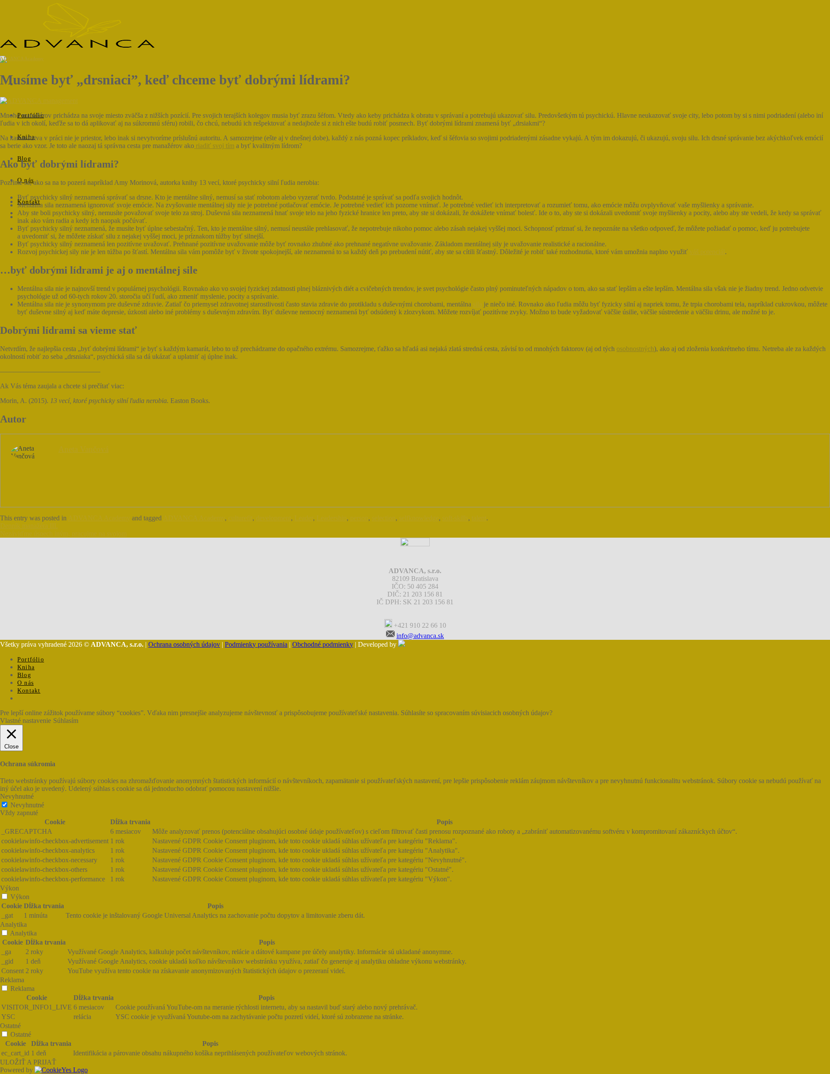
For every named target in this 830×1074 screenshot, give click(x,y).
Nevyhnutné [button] (17, 796)
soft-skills (455, 518)
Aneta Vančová (83, 449)
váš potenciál (707, 251)
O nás (25, 683)
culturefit (240, 518)
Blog (24, 675)
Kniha (26, 667)
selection (384, 518)
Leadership (331, 518)
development (273, 518)
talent (479, 518)
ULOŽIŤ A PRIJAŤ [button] (28, 1062)
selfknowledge (419, 518)
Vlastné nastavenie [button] (25, 720)
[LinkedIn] (424, 612)
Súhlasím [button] (65, 720)
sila (477, 304)
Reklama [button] (12, 980)
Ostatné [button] (10, 1025)
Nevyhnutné (27, 805)
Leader (303, 518)
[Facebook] (412, 612)
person (359, 518)
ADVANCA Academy (22, 58)
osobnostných (635, 348)
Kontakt (28, 690)
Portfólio (30, 659)
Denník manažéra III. (29, 525)
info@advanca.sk (420, 635)
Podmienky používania (256, 644)
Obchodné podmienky (322, 644)
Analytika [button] (13, 924)
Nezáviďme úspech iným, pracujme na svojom (63, 533)
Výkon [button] (9, 888)
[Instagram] (435, 612)
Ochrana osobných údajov (184, 644)
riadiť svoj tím (214, 145)
